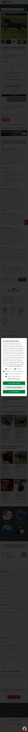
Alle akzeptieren (14, 383)
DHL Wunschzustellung (14, 373)
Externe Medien (19, 371)
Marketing (8, 371)
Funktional (18, 376)
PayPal (9, 376)
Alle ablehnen (14, 391)
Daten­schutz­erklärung (16, 366)
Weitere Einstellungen (14, 378)
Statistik (19, 368)
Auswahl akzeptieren (14, 387)
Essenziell (10, 368)
